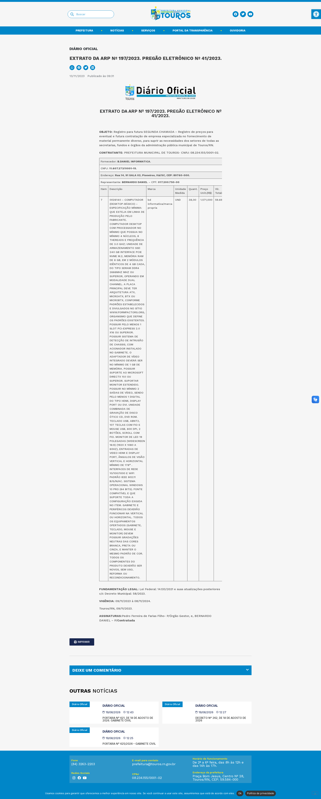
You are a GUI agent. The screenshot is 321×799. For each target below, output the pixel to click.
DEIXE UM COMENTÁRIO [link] (96, 670)
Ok (240, 793)
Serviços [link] (148, 30)
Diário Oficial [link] (114, 706)
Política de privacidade (260, 793)
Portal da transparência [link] (193, 30)
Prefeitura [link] (84, 30)
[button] (71, 67)
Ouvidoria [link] (237, 30)
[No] (315, 793)
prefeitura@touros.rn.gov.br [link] (154, 764)
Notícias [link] (117, 30)
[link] (316, 14)
